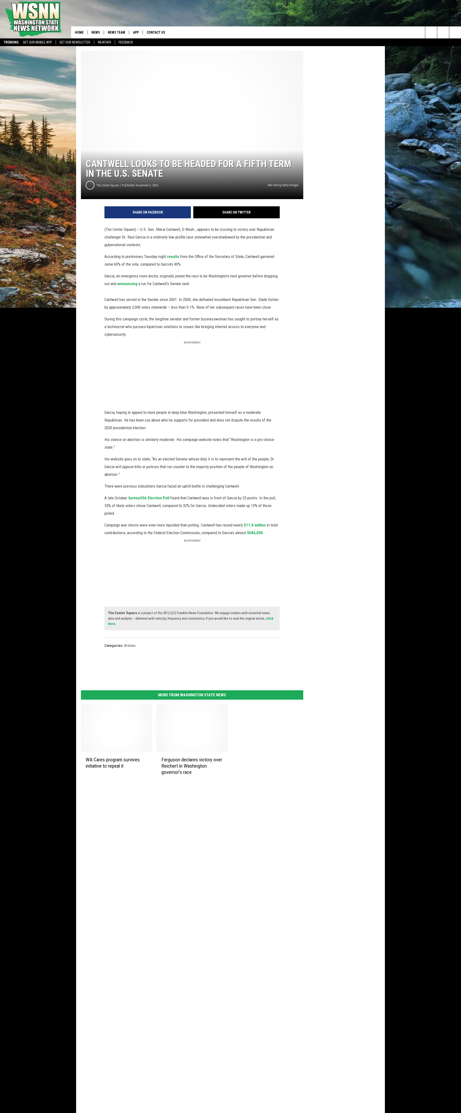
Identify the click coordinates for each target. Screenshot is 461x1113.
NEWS (95, 32)
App (136, 32)
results (173, 256)
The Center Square (107, 185)
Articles (130, 646)
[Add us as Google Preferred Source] (443, 32)
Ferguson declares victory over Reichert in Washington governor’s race (191, 766)
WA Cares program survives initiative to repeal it (113, 763)
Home (79, 32)
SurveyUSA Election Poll (148, 497)
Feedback (126, 42)
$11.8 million (255, 525)
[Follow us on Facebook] (455, 32)
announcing (127, 283)
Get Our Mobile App (37, 42)
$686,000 (255, 532)
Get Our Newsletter (75, 42)
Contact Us (156, 32)
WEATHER (104, 42)
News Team (116, 32)
